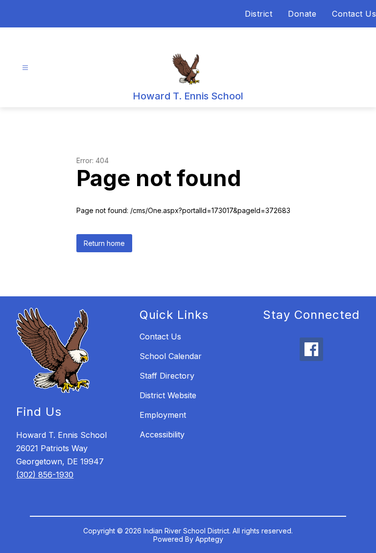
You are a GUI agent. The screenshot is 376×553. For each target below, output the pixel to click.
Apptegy (209, 539)
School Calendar (171, 356)
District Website (168, 395)
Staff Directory (167, 376)
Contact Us (354, 14)
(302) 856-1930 (44, 475)
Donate (302, 14)
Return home (104, 243)
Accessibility (162, 434)
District (258, 14)
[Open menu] (25, 67)
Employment (163, 415)
